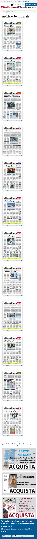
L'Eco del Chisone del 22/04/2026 (12, 156)
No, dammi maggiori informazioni (22, 536)
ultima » (19, 446)
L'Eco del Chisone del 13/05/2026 (12, 51)
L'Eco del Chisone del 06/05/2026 (12, 86)
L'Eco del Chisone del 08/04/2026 (12, 226)
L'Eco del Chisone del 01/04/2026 (12, 261)
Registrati (26, 1)
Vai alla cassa (31, 5)
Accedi (19, 1)
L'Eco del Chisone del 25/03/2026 (12, 296)
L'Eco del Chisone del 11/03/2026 (12, 366)
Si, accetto (6, 536)
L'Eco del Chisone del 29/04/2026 (12, 121)
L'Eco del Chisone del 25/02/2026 (12, 436)
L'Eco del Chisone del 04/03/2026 (12, 401)
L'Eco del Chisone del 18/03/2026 (12, 331)
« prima (18, 441)
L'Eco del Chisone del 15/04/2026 (12, 191)
